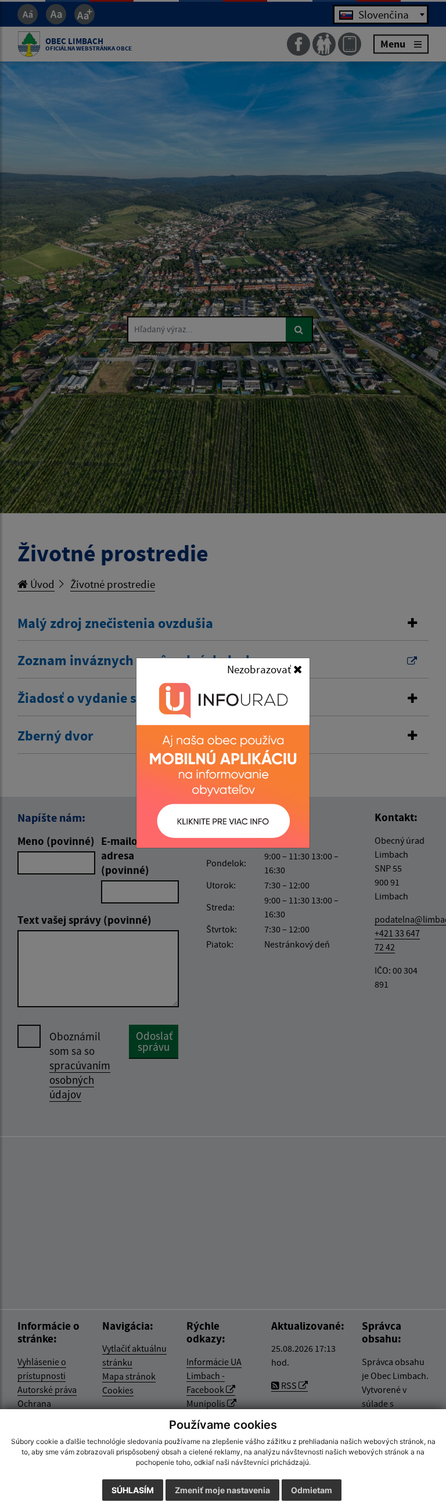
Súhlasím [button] (133, 1490)
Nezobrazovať (260, 669)
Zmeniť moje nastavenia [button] (222, 1490)
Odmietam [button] (311, 1490)
